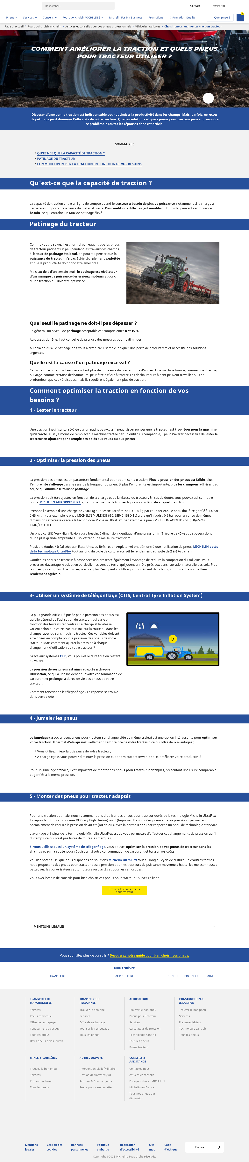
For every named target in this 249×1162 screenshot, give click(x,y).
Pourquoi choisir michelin (44, 26)
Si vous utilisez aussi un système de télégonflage (67, 847)
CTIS (63, 656)
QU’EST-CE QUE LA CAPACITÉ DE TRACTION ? (71, 153)
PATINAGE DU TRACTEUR (56, 159)
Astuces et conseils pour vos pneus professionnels (98, 26)
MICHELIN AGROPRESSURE (60, 502)
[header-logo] (21, 6)
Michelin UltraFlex (123, 860)
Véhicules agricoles (147, 26)
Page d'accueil (14, 26)
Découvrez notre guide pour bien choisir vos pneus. (149, 955)
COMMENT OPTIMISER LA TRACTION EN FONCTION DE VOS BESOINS (89, 164)
